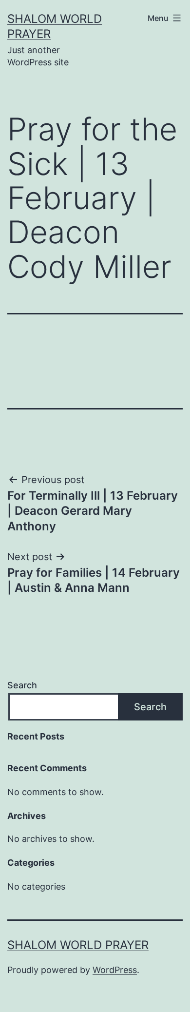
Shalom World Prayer (78, 945)
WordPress (115, 970)
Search (22, 685)
